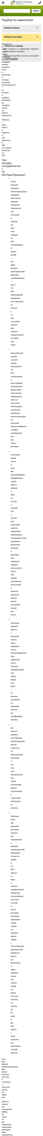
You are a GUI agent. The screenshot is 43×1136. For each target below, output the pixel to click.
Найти (36, 10)
